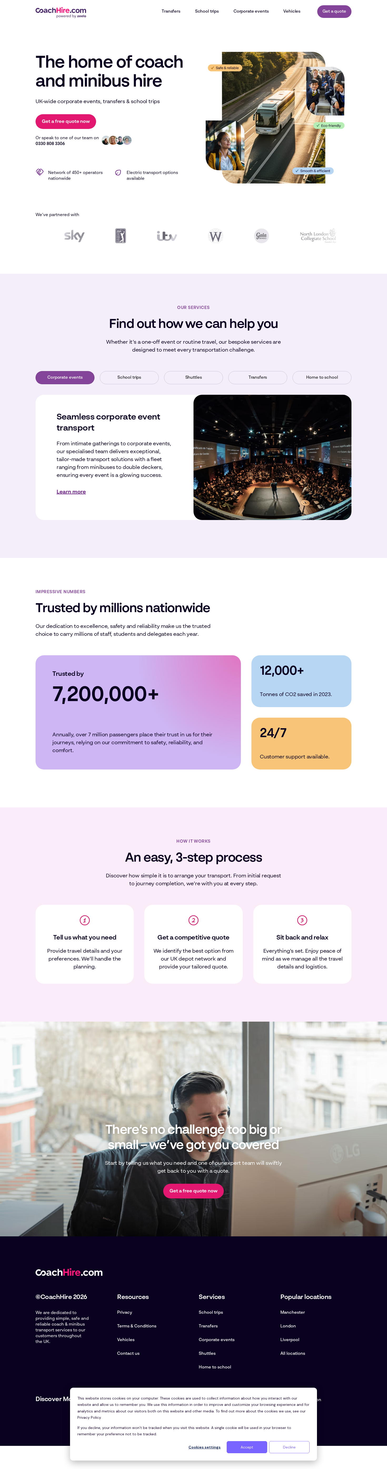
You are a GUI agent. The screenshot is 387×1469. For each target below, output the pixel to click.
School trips (211, 1313)
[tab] (65, 377)
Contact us (128, 1354)
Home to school (215, 1367)
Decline (289, 1447)
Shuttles (207, 1354)
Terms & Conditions (136, 1326)
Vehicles (126, 1340)
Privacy (124, 1313)
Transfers (208, 1326)
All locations (292, 1354)
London (288, 1326)
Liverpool (289, 1340)
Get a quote (334, 11)
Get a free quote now (66, 121)
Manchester (292, 1313)
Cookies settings (204, 1447)
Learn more (71, 492)
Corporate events (217, 1340)
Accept (247, 1447)
